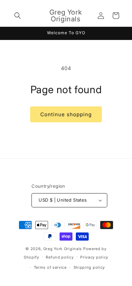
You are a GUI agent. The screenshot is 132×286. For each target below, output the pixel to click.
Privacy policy (94, 257)
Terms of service (50, 267)
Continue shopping (66, 114)
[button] (17, 15)
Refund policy (59, 257)
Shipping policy (89, 267)
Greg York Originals (62, 248)
